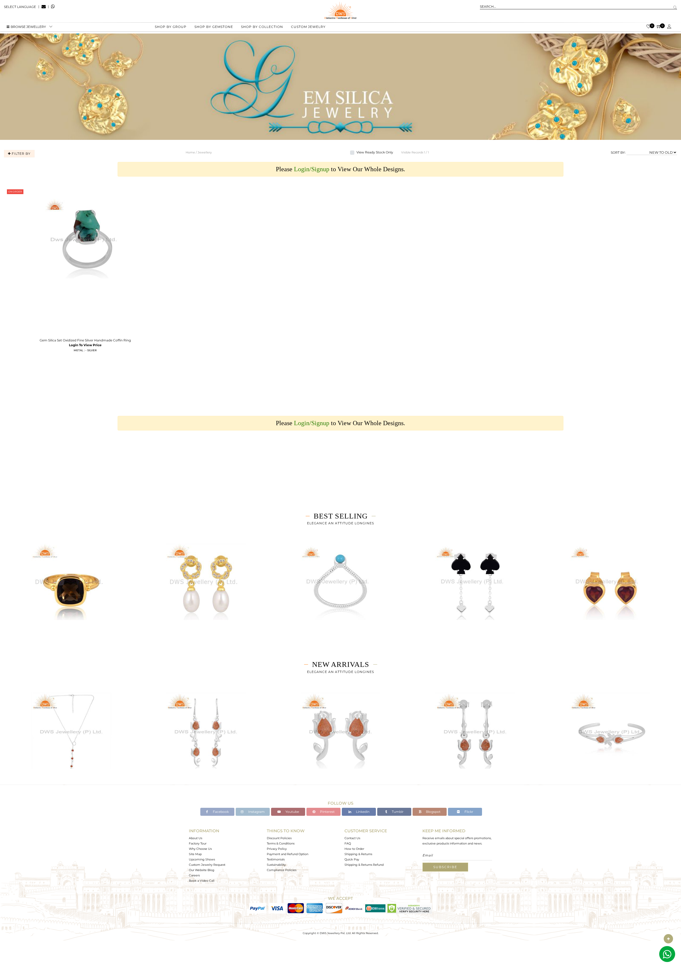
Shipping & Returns (358, 854)
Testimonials (276, 859)
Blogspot (433, 812)
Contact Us (352, 838)
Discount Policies (279, 838)
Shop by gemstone (213, 27)
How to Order (354, 849)
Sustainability (276, 865)
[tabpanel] (71, 588)
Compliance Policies (281, 870)
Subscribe (445, 867)
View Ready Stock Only (374, 152)
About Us (195, 838)
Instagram (256, 812)
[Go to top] (668, 938)
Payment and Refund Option (287, 854)
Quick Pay (351, 859)
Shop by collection (262, 27)
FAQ (347, 843)
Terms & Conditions (280, 843)
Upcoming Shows (202, 859)
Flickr (468, 812)
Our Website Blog (201, 870)
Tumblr (397, 812)
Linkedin (362, 812)
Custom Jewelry (308, 27)
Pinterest (327, 812)
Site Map (195, 854)
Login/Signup (311, 169)
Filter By (21, 154)
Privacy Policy (277, 849)
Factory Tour (197, 843)
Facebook (220, 812)
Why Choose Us (200, 849)
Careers (194, 875)
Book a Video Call (201, 881)
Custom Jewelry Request (207, 865)
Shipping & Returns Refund (364, 865)
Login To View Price (85, 345)
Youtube (292, 812)
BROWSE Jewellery (28, 27)
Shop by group (170, 27)
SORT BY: (618, 152)
